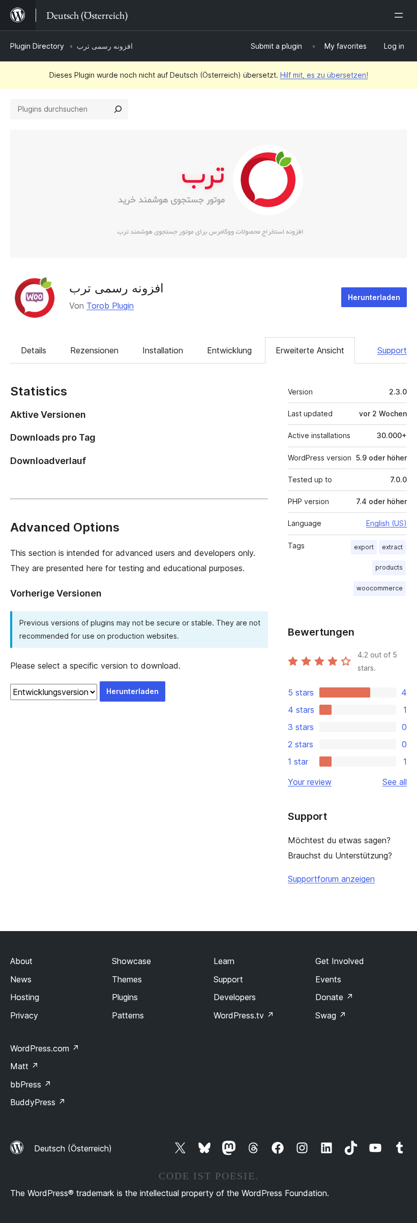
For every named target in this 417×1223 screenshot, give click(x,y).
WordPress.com (44, 1048)
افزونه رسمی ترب (116, 288)
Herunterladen (374, 297)
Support (392, 350)
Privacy (24, 1015)
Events (328, 979)
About (21, 961)
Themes (127, 979)
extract (392, 547)
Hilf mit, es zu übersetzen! (324, 75)
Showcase (131, 961)
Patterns (128, 1015)
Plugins (125, 997)
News (21, 979)
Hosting (24, 997)
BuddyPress (38, 1102)
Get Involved (339, 961)
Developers (235, 997)
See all (394, 782)
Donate (334, 997)
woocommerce (379, 588)
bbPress (30, 1084)
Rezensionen (94, 350)
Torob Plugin (110, 306)
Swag (330, 1015)
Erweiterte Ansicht (310, 350)
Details (33, 350)
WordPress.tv (244, 1015)
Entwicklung (229, 350)
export (364, 547)
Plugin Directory (37, 46)
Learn (224, 961)
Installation (162, 350)
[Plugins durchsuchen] (118, 109)
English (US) (386, 523)
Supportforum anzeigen (331, 879)
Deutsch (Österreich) (73, 1148)
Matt (24, 1066)
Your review (310, 782)
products (389, 567)
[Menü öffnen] (400, 15)
